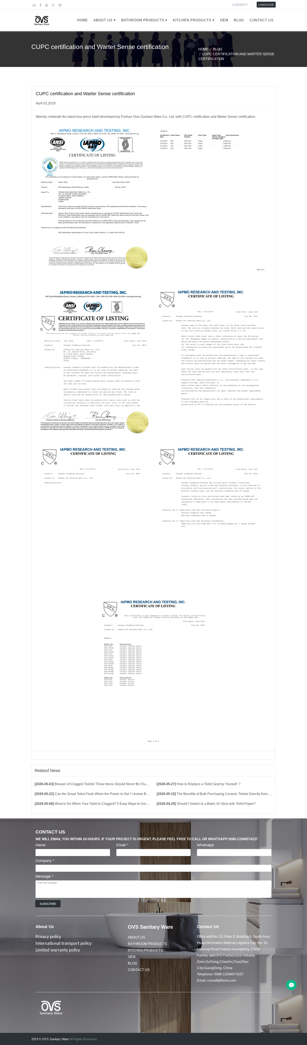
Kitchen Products (192, 20)
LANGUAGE (266, 4)
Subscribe (48, 903)
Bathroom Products (142, 20)
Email (122, 845)
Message (44, 876)
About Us (103, 20)
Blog (239, 20)
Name (41, 845)
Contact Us (262, 20)
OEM (224, 20)
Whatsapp (205, 845)
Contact (239, 4)
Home (82, 20)
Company (45, 861)
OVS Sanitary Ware (150, 927)
